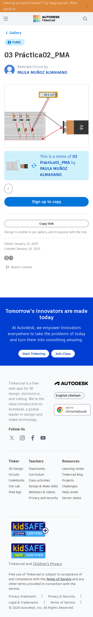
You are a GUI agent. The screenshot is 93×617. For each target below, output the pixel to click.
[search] (85, 18)
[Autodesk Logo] (71, 383)
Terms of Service (58, 579)
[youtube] (43, 437)
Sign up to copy (46, 201)
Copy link (46, 223)
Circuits (14, 474)
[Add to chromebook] (72, 409)
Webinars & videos (42, 492)
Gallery (15, 32)
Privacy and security (43, 498)
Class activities (39, 480)
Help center (70, 492)
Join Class (63, 353)
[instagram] (22, 437)
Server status (71, 498)
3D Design (16, 469)
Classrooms (37, 469)
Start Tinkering (33, 353)
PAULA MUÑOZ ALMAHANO (42, 72)
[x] (12, 437)
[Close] (87, 6)
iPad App (15, 492)
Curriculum (36, 474)
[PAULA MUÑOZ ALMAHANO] (9, 69)
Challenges (69, 486)
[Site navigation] (6, 18)
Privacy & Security (61, 596)
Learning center (73, 469)
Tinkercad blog (72, 474)
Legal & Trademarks (23, 602)
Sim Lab (14, 486)
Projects (68, 480)
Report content (21, 267)
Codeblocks (16, 480)
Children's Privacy (47, 563)
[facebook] (32, 437)
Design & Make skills (43, 486)
